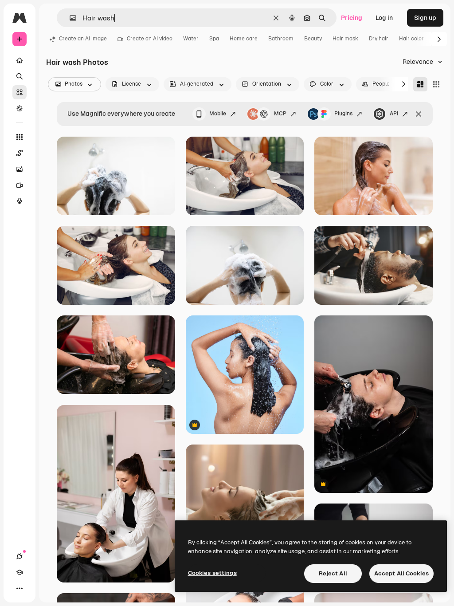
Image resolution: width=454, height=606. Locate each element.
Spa (214, 38)
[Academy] (19, 572)
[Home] (19, 60)
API (394, 113)
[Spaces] (19, 153)
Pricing (351, 18)
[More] (19, 588)
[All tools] (19, 137)
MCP (280, 113)
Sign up (425, 18)
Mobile (217, 113)
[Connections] (19, 556)
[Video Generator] (19, 185)
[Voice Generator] (19, 201)
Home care (244, 38)
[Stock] (19, 92)
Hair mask (345, 38)
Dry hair (378, 38)
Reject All (333, 573)
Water (191, 38)
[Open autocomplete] (69, 18)
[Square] (436, 84)
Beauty (313, 38)
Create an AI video (149, 38)
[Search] (19, 76)
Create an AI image (83, 38)
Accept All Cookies (401, 573)
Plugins (343, 113)
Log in (384, 18)
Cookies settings (212, 573)
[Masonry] (420, 84)
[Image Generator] (19, 169)
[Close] (418, 114)
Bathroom (281, 38)
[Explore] (19, 108)
